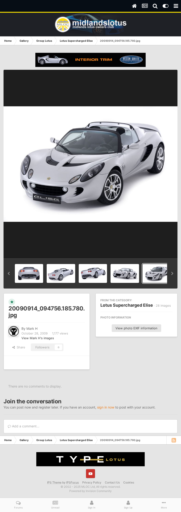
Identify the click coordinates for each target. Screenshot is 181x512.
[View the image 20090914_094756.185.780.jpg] (157, 273)
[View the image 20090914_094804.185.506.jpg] (125, 273)
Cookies (128, 482)
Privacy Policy (91, 482)
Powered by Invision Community (90, 491)
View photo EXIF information (136, 328)
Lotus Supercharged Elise (126, 305)
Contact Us (112, 482)
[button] (9, 273)
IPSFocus (72, 482)
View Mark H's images (37, 338)
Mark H (31, 328)
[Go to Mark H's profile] (13, 331)
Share (20, 347)
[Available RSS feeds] (173, 440)
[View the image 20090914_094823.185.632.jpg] (29, 273)
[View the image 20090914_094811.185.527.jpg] (93, 273)
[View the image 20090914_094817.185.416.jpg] (61, 273)
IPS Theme (54, 482)
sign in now (105, 407)
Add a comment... (25, 426)
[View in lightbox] (90, 164)
